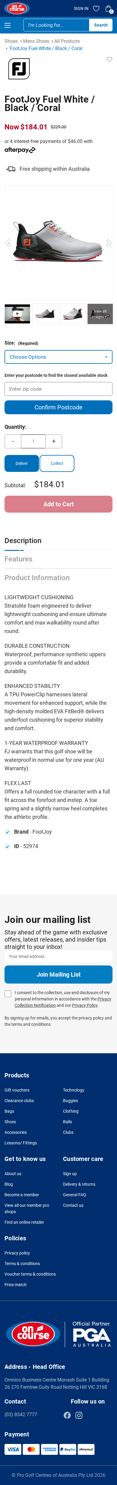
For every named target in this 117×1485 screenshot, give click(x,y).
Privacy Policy (85, 1005)
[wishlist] (96, 8)
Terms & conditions (22, 1263)
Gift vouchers (16, 1090)
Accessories (15, 1132)
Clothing (71, 1111)
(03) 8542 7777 (20, 1414)
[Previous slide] (8, 243)
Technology (73, 1090)
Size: (21, 343)
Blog (8, 1184)
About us (12, 1173)
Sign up (70, 1173)
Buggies (70, 1100)
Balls (67, 1121)
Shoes (11, 41)
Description (22, 540)
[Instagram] (79, 1415)
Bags (9, 1111)
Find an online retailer (24, 1222)
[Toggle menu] (12, 25)
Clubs (68, 1132)
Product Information (37, 578)
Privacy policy (17, 1253)
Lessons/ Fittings (20, 1142)
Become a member (21, 1194)
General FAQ (74, 1194)
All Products (67, 41)
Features (18, 559)
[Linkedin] (90, 1415)
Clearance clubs (19, 1100)
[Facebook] (67, 1415)
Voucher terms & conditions (30, 1274)
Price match (15, 1284)
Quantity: (15, 427)
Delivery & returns (79, 1184)
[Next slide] (109, 243)
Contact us (73, 1205)
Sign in (81, 8)
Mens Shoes (36, 41)
